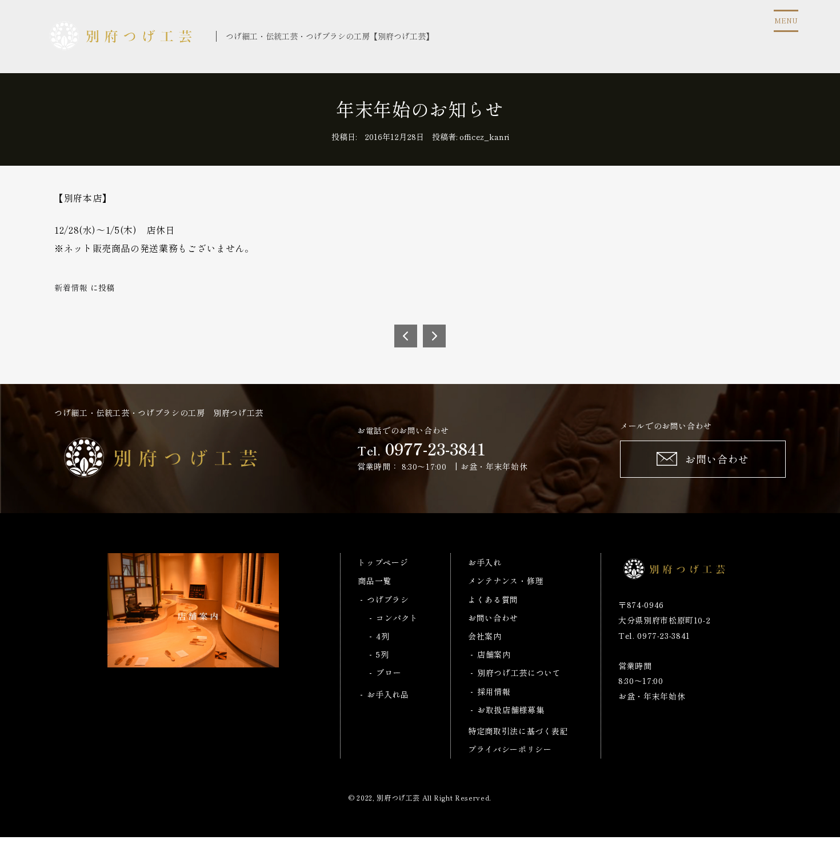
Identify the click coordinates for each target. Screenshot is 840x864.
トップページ (383, 562)
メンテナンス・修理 (505, 580)
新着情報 (71, 287)
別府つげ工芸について (519, 672)
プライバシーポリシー (509, 749)
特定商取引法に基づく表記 (518, 731)
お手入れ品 (388, 694)
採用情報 (494, 691)
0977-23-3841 (435, 448)
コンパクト (397, 618)
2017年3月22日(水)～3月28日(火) (434, 336)
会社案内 (485, 636)
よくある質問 (493, 599)
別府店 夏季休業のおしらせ (405, 336)
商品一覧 (374, 580)
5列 (382, 654)
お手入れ (485, 562)
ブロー (388, 672)
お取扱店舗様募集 (510, 710)
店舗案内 (494, 654)
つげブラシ (388, 599)
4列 (382, 636)
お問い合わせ (493, 618)
